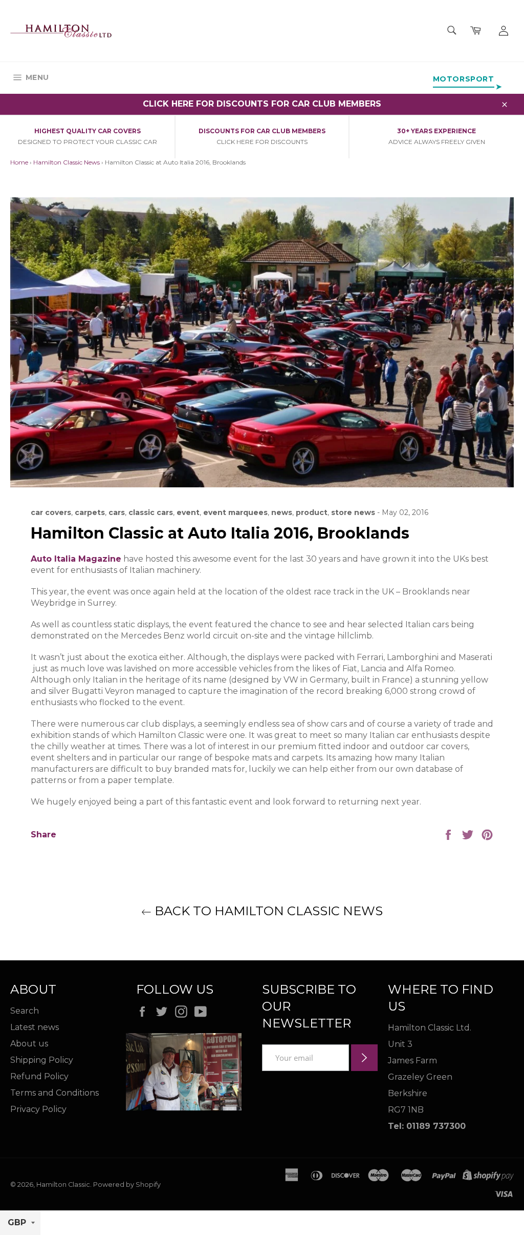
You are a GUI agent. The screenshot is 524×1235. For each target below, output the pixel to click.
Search (24, 1011)
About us (29, 1043)
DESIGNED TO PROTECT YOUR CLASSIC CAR (87, 142)
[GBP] (20, 1223)
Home (19, 162)
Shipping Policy (41, 1060)
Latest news (34, 1027)
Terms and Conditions (54, 1093)
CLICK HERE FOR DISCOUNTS (262, 142)
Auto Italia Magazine (76, 559)
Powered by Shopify (127, 1184)
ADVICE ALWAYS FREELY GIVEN (436, 142)
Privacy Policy (38, 1109)
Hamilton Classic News (66, 162)
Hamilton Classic (63, 1184)
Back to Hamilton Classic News (267, 910)
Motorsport (463, 79)
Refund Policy (39, 1076)
